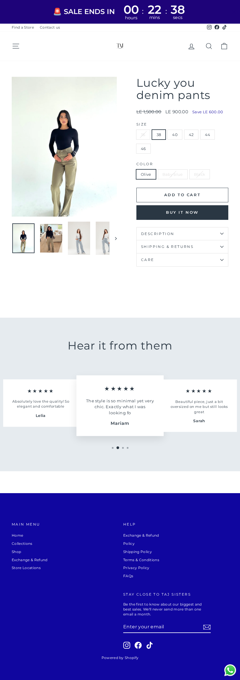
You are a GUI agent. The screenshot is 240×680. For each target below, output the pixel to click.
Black (199, 174)
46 (143, 148)
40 (175, 134)
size (141, 124)
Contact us (50, 27)
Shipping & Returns (167, 246)
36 (143, 134)
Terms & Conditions (141, 560)
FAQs (128, 576)
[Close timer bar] (234, 12)
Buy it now (182, 212)
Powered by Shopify (120, 657)
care (147, 260)
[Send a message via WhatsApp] (230, 670)
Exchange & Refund (30, 560)
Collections (22, 543)
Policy (129, 543)
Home (17, 535)
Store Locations (26, 568)
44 (207, 134)
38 (159, 134)
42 (191, 134)
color (144, 164)
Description (157, 234)
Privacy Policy (136, 568)
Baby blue (172, 174)
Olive (146, 174)
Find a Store (23, 27)
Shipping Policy (137, 551)
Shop (16, 551)
